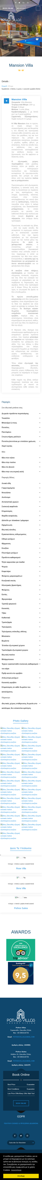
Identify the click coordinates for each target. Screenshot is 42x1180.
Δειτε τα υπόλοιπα (20, 848)
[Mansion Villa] (10, 731)
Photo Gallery (20, 720)
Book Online (8, 8)
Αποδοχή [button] (21, 1176)
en (24, 3)
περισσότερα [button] (16, 1170)
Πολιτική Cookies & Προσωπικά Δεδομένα (21, 1123)
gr (28, 3)
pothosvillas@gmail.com (23, 1037)
